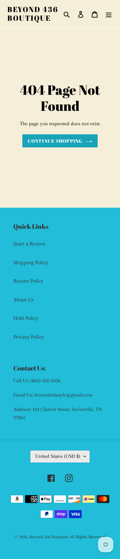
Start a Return (29, 243)
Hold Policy (25, 318)
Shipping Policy (30, 262)
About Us (23, 299)
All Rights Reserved (87, 536)
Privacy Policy (28, 337)
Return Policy (28, 281)
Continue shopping (55, 141)
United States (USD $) (57, 456)
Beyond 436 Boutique (32, 14)
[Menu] (109, 14)
